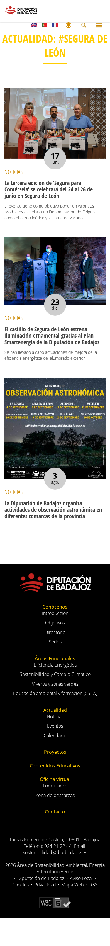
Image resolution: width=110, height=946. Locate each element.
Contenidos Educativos (55, 765)
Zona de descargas (55, 795)
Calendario (55, 735)
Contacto (55, 812)
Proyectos (55, 752)
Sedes (55, 641)
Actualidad (55, 710)
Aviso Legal (81, 878)
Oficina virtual (55, 779)
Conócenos (55, 607)
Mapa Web (72, 885)
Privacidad (45, 885)
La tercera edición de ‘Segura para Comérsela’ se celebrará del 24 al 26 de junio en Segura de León (48, 189)
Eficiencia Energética (55, 665)
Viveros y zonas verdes (55, 684)
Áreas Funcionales (55, 658)
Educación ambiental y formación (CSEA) (55, 693)
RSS (93, 885)
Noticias (55, 716)
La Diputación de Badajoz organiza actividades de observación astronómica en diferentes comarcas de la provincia (53, 509)
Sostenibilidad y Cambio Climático (55, 674)
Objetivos (55, 622)
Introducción (55, 613)
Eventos (55, 726)
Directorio (55, 632)
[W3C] (55, 902)
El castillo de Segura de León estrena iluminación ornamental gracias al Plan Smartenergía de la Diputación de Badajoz (51, 335)
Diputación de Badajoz (40, 878)
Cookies (20, 885)
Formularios (55, 785)
